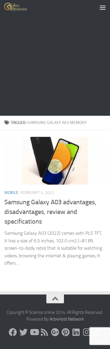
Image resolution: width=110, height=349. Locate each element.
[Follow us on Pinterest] (66, 332)
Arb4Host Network (67, 319)
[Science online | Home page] (20, 7)
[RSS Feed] (44, 332)
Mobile (11, 192)
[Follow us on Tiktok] (97, 332)
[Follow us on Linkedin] (76, 332)
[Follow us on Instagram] (87, 332)
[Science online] (13, 332)
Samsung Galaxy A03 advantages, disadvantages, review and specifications (50, 211)
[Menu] (102, 7)
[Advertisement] (55, 58)
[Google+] (55, 332)
